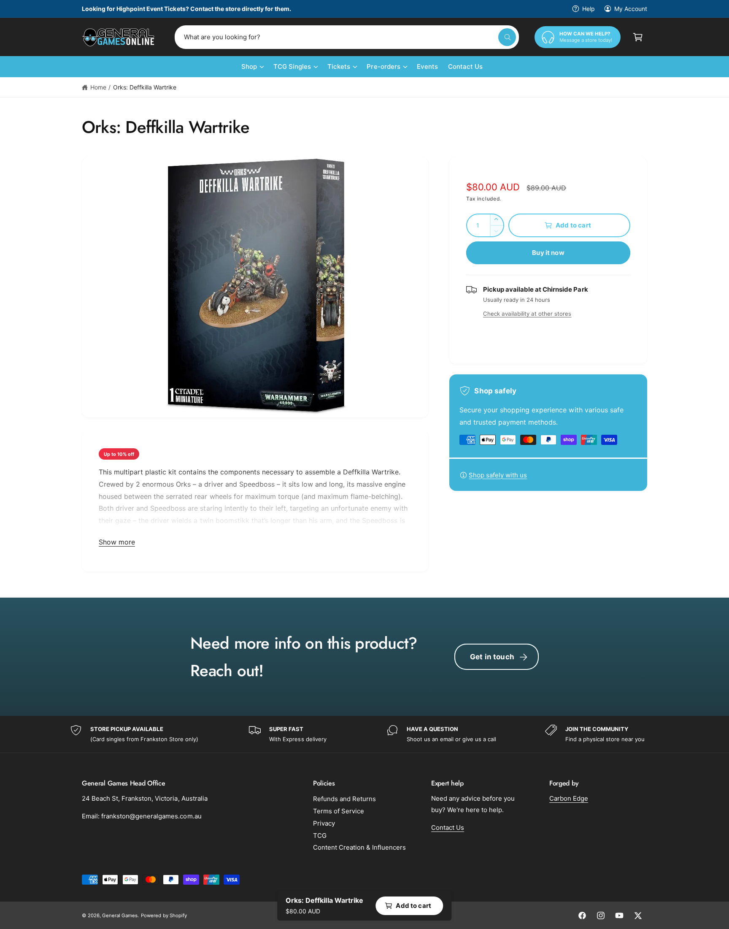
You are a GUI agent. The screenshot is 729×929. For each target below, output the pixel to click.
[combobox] (347, 37)
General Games (120, 915)
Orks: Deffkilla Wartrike (144, 87)
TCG (320, 835)
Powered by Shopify (163, 915)
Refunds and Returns (344, 799)
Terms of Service (338, 811)
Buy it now (548, 253)
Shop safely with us (498, 475)
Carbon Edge (568, 798)
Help (588, 8)
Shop (249, 66)
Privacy (324, 823)
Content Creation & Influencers (359, 847)
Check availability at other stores (527, 313)
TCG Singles (292, 66)
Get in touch (492, 657)
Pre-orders (383, 66)
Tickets (338, 66)
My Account (630, 8)
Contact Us (447, 827)
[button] (638, 37)
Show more (117, 542)
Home (98, 87)
